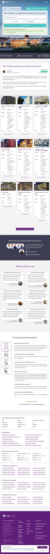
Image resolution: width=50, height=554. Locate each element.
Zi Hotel (4, 192)
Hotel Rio (4, 149)
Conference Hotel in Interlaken (9, 472)
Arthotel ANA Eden (39, 106)
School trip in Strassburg (38, 488)
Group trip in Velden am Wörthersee (9, 499)
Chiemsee (4, 457)
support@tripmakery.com (26, 55)
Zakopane (19, 426)
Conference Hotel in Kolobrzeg (39, 474)
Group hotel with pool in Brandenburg (33, 434)
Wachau (34, 457)
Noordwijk (19, 422)
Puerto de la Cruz (21, 424)
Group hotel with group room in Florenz (11, 436)
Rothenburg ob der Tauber (38, 420)
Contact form (38, 528)
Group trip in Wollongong (8, 468)
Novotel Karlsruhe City (7, 106)
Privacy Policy (30, 531)
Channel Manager (20, 535)
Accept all (42, 547)
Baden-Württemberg (36, 455)
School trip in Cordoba (7, 439)
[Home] (8, 2)
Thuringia (35, 453)
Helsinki (34, 459)
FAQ (28, 533)
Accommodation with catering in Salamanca (34, 441)
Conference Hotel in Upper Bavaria (24, 484)
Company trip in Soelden (30, 443)
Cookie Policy (31, 549)
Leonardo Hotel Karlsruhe (25, 106)
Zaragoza (35, 424)
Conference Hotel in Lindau (8, 441)
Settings (42, 550)
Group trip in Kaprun (22, 497)
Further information (21, 542)
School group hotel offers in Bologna (33, 445)
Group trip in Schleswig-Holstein (24, 503)
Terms (19, 538)
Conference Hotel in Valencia (31, 439)
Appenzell (4, 422)
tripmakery (37, 39)
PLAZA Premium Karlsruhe (25, 192)
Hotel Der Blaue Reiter (40, 192)
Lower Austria (20, 457)
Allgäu (3, 455)
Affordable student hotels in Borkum (10, 443)
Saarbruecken (5, 424)
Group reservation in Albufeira (32, 436)
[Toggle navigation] (46, 2)
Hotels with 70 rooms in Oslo (8, 434)
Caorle (18, 420)
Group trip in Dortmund (22, 501)
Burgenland (4, 459)
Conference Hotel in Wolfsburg (24, 470)
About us (29, 523)
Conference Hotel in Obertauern (39, 472)
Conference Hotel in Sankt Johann (24, 472)
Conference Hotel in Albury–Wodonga (24, 468)
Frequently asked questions (20, 531)
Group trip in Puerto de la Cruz (24, 499)
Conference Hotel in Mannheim (39, 486)
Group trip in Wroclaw (38, 503)
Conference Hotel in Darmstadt (9, 484)
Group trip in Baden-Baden (8, 503)
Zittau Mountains (21, 453)
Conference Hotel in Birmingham (39, 482)
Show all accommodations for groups (25, 229)
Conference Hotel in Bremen (23, 474)
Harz (18, 455)
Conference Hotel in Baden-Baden (9, 482)
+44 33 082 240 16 (45, 55)
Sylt (33, 422)
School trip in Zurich (21, 488)
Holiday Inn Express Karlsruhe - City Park (40, 150)
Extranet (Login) (20, 526)
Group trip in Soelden (37, 501)
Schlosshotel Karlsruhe (24, 149)
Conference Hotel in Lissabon (8, 470)
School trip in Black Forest (23, 482)
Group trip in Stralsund (38, 497)
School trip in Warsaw (7, 488)
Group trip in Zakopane (38, 499)
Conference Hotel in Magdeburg (9, 486)
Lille (3, 420)
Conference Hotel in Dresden (39, 484)
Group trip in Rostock (7, 497)
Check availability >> (8, 134)
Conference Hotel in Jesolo (39, 470)
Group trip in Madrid (6, 501)
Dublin (34, 426)
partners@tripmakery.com (41, 535)
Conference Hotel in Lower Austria (39, 468)
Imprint (28, 526)
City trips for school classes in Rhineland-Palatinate (12, 445)
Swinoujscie (4, 426)
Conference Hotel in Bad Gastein (9, 474)
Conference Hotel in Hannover (24, 486)
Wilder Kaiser (20, 459)
